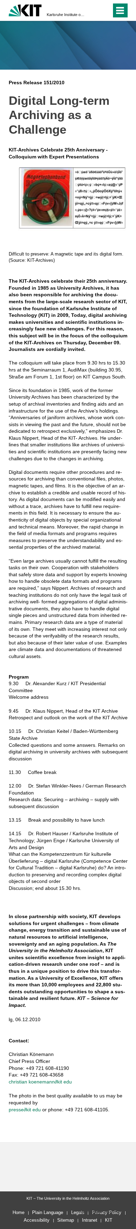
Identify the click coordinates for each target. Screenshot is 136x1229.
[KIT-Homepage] (25, 9)
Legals (77, 1212)
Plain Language (47, 1212)
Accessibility (37, 1220)
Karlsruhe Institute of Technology (66, 15)
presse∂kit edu (25, 1109)
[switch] (93, 10)
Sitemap (65, 1220)
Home (18, 1212)
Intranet (89, 1220)
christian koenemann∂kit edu (40, 1082)
